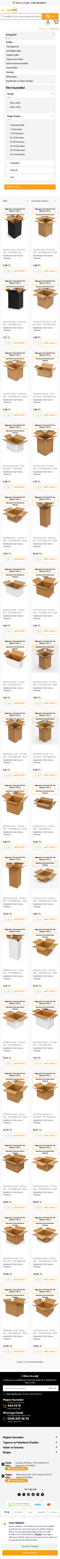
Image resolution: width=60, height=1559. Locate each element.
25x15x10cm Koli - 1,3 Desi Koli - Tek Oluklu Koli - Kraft (15, 1187)
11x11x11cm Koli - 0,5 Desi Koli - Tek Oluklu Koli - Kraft (15, 827)
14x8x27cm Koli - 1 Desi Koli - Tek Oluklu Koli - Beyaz (13, 971)
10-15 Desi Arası (17, 137)
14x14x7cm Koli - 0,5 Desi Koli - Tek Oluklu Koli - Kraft (45, 971)
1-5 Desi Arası (16, 129)
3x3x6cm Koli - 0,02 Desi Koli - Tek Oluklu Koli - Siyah (14, 323)
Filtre (5, 201)
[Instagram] (37, 1494)
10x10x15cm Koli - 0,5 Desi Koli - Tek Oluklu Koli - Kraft (45, 683)
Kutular (10, 72)
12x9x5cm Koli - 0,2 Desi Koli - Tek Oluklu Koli (44, 827)
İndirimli (13, 170)
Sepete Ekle (19, 271)
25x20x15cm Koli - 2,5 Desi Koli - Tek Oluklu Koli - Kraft (15, 1259)
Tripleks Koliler (12, 55)
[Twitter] (23, 1494)
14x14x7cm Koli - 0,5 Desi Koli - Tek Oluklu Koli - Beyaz (14, 1043)
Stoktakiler (15, 163)
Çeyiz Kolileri (11, 67)
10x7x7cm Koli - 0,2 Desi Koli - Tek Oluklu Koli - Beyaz (14, 683)
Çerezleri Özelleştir (30, 1546)
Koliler (9, 42)
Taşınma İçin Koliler (14, 59)
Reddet (38, 1534)
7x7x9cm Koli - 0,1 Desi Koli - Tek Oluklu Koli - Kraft (45, 467)
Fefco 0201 (15, 103)
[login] (48, 22)
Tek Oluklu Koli (12, 46)
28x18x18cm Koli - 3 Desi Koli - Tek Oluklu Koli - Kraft (15, 1331)
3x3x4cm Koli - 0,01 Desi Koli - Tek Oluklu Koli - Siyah (14, 251)
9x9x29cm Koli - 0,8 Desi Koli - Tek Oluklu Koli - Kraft (45, 539)
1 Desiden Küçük (17, 125)
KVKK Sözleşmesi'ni (13, 1394)
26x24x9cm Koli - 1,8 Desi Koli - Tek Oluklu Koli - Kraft (45, 1259)
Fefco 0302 (15, 107)
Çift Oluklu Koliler (13, 51)
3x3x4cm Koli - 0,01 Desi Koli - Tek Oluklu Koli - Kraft (45, 251)
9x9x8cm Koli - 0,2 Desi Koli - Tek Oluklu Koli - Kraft (15, 539)
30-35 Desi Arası (17, 154)
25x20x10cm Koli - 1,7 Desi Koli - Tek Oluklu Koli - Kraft (45, 1187)
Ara (53, 16)
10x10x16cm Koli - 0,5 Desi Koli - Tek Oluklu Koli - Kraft (15, 755)
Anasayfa (44, 29)
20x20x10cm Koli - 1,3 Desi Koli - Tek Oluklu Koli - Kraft (45, 1115)
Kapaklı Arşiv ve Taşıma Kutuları (19, 81)
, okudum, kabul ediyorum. (24, 1394)
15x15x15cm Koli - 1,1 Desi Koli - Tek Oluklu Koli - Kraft (15, 1115)
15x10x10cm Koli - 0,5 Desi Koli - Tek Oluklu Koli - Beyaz (45, 1043)
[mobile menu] (2, 10)
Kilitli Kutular (11, 76)
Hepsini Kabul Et (30, 1552)
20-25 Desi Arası (17, 146)
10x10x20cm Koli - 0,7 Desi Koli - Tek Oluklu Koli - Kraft (45, 755)
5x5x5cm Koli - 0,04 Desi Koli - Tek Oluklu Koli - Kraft (15, 395)
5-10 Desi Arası (16, 133)
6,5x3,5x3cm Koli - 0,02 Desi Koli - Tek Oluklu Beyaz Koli (13, 467)
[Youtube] (33, 1494)
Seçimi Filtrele (13, 187)
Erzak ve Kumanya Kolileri (17, 63)
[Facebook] (19, 1494)
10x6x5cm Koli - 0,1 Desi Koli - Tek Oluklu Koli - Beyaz (14, 611)
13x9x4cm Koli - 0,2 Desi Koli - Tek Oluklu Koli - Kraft (45, 899)
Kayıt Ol (52, 1388)
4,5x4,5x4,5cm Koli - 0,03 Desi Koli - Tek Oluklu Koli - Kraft (45, 323)
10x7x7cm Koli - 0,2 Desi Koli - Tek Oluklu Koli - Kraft (45, 611)
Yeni (12, 177)
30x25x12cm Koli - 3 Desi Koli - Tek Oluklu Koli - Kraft (45, 1331)
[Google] (42, 1494)
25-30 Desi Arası (17, 150)
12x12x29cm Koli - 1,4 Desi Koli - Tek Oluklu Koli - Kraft (15, 899)
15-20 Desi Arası (17, 142)
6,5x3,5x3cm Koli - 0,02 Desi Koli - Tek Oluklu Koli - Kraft (45, 395)
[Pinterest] (28, 1494)
